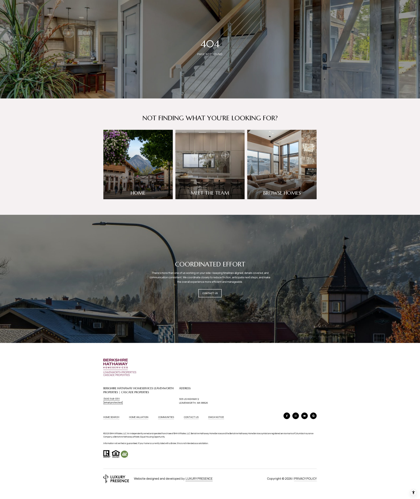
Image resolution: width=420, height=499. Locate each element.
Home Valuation (138, 417)
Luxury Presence (199, 478)
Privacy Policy (305, 478)
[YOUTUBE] (304, 416)
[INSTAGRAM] (295, 416)
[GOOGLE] (313, 416)
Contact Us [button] (210, 293)
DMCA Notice (216, 417)
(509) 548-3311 (111, 398)
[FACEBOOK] (287, 416)
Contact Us (191, 417)
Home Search (111, 417)
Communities (166, 417)
